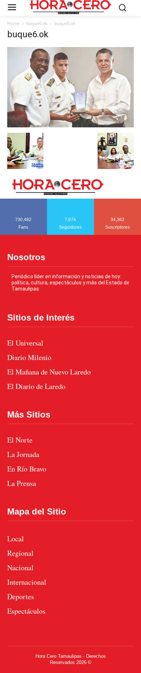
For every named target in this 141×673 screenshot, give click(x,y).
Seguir (71, 201)
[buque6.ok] (70, 125)
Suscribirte (117, 201)
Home (13, 23)
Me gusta (23, 201)
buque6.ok (36, 23)
